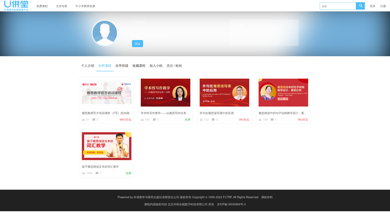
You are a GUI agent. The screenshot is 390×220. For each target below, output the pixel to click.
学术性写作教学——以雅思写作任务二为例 (168, 113)
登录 (372, 6)
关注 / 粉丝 (174, 65)
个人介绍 (87, 65)
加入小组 (156, 65)
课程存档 (267, 197)
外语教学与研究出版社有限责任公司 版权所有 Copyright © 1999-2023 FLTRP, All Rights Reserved (196, 197)
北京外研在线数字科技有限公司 (188, 204)
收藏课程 (138, 65)
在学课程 (104, 65)
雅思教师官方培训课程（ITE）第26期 (105, 113)
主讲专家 (61, 6)
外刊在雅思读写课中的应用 (217, 113)
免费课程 (42, 6)
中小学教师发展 (85, 6)
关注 (137, 44)
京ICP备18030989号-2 (231, 204)
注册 (383, 6)
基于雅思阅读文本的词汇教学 (100, 166)
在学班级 (121, 65)
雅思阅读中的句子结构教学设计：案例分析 (286, 113)
